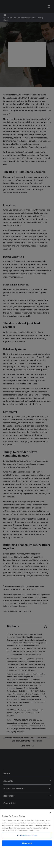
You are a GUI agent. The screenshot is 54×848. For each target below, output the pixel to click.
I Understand (27, 843)
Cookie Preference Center (27, 836)
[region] (27, 828)
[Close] (50, 812)
